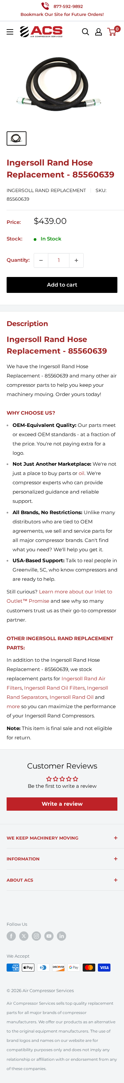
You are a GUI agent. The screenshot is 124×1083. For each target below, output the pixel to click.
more (13, 706)
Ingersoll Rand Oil (72, 697)
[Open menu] (10, 31)
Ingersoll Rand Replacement (46, 190)
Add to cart (62, 285)
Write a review (62, 804)
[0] (112, 32)
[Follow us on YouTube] (49, 936)
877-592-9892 (68, 6)
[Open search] (85, 31)
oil (81, 473)
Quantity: (18, 260)
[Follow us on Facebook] (11, 936)
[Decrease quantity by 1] (41, 260)
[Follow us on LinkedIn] (61, 936)
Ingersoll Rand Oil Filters (54, 688)
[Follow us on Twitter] (23, 936)
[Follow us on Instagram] (36, 936)
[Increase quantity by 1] (76, 260)
